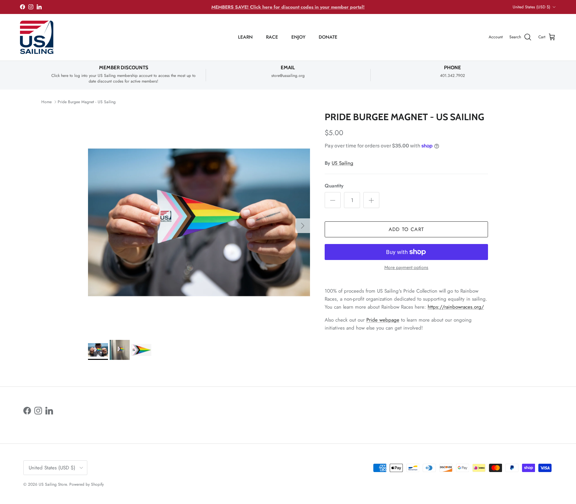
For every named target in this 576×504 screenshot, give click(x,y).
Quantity (334, 185)
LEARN (245, 37)
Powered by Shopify (86, 484)
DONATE (328, 37)
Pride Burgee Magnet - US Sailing (87, 102)
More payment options (406, 267)
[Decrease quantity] (333, 200)
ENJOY (298, 37)
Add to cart (406, 229)
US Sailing (342, 163)
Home (46, 102)
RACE (272, 37)
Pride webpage (382, 320)
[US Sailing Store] (36, 37)
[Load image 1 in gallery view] (199, 222)
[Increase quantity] (371, 200)
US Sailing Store (53, 484)
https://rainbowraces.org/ (456, 307)
